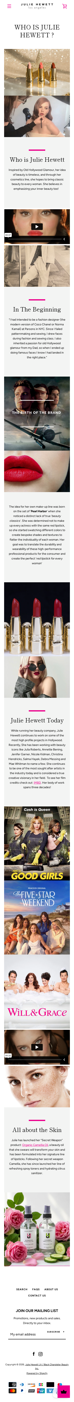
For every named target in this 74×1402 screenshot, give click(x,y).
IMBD (37, 782)
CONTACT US (37, 1295)
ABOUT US (51, 1289)
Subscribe (53, 1331)
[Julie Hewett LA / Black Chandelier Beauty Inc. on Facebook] (34, 1354)
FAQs (36, 1289)
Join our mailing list (37, 1310)
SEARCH (22, 1289)
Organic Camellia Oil (35, 1145)
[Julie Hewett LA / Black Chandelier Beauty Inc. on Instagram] (40, 1354)
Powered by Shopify (37, 1373)
